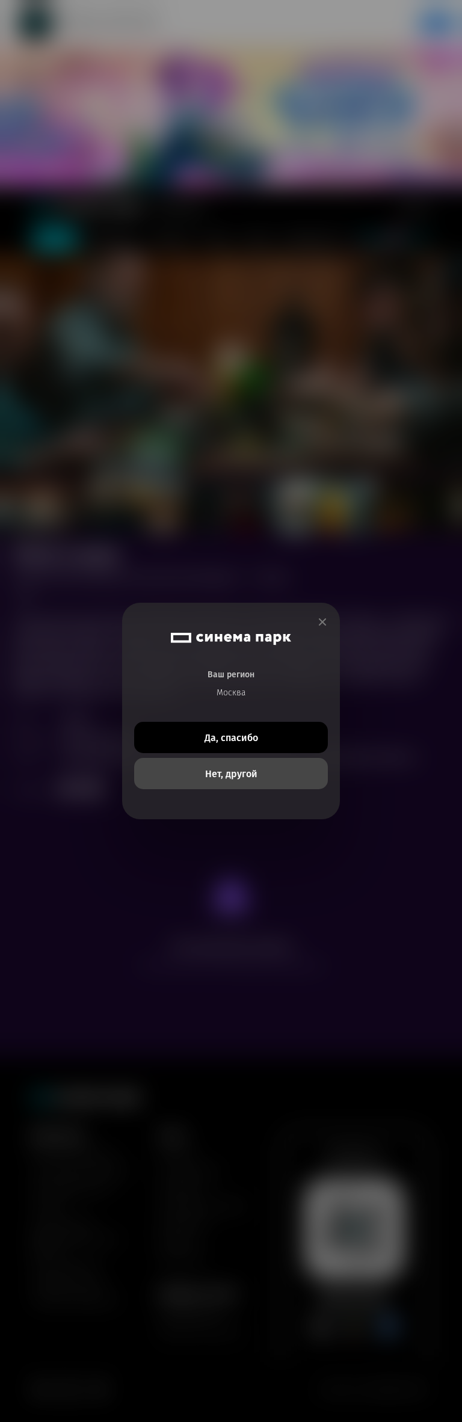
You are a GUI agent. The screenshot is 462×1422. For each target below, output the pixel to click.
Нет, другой (231, 774)
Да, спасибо (231, 737)
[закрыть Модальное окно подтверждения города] (322, 622)
